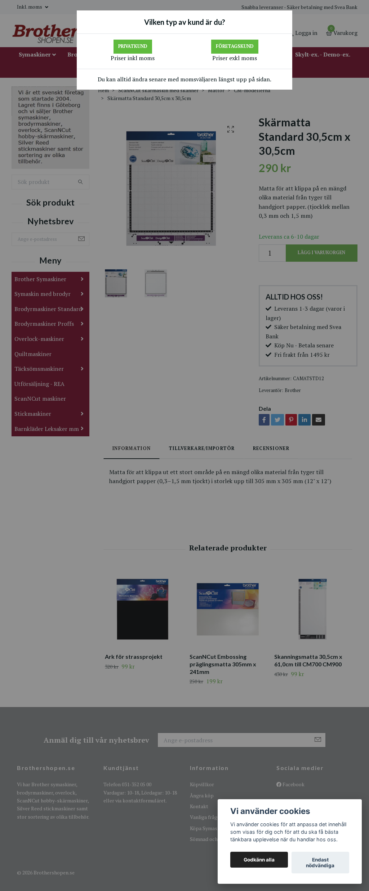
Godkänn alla (259, 860)
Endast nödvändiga (320, 862)
